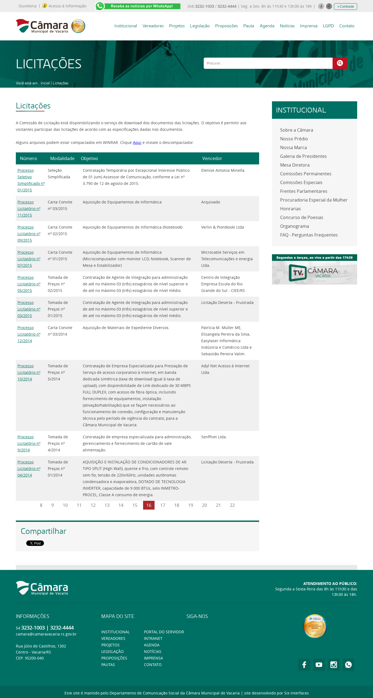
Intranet (153, 638)
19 (190, 505)
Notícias (287, 25)
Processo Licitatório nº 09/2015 (28, 233)
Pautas (108, 664)
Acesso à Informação (67, 6)
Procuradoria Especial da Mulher (314, 200)
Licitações (61, 83)
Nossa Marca (293, 147)
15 (134, 505)
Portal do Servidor (164, 631)
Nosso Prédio (294, 139)
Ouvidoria (28, 6)
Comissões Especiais (301, 182)
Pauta (248, 25)
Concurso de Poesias (301, 217)
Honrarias (290, 209)
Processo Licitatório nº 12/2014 (28, 334)
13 (107, 505)
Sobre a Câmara (296, 130)
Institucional (125, 25)
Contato (346, 25)
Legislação (200, 25)
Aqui (137, 142)
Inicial (45, 83)
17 (162, 505)
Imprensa (309, 25)
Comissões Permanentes (305, 174)
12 (93, 505)
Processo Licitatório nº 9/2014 (28, 443)
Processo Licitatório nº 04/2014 (28, 468)
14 (121, 505)
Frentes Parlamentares (303, 191)
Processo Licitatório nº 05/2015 (28, 284)
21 (218, 505)
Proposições (226, 25)
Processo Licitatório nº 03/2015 (28, 309)
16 (148, 505)
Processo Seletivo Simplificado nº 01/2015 (31, 180)
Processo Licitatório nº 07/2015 (28, 259)
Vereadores (153, 25)
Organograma (294, 226)
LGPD (328, 25)
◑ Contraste (345, 6)
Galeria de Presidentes (303, 156)
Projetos (177, 25)
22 (232, 505)
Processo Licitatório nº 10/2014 (28, 372)
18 (176, 505)
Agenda (267, 25)
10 (65, 505)
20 (204, 505)
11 (79, 505)
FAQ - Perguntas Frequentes (309, 235)
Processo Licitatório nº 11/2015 (28, 208)
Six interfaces (296, 693)
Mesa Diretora (295, 165)
